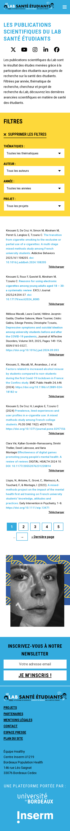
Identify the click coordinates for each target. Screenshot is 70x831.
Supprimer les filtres (27, 134)
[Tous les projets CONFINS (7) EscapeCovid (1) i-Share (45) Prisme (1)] (34, 206)
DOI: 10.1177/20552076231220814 (28, 466)
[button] (65, 7)
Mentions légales (18, 720)
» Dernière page (42, 537)
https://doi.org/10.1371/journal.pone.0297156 (35, 429)
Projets (10, 707)
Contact (11, 726)
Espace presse (15, 732)
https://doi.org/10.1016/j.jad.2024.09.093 (32, 350)
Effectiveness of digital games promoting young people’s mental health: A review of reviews (34, 457)
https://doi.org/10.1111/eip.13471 (28, 507)
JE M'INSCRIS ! (35, 675)
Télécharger (56, 266)
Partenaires (13, 714)
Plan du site (13, 738)
